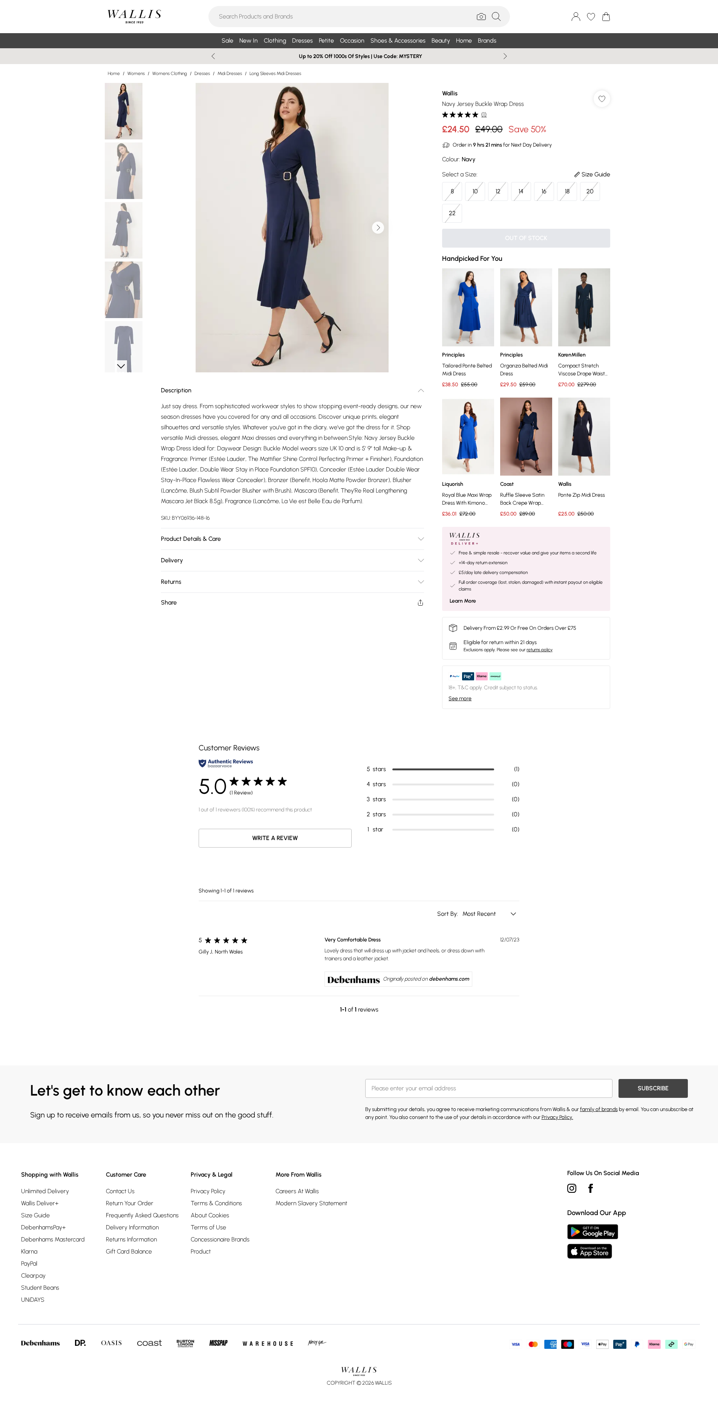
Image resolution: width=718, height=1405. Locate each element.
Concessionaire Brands (220, 1239)
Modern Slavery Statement (311, 1203)
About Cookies (210, 1215)
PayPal (29, 1263)
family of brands (599, 1109)
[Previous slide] (213, 56)
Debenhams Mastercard (53, 1239)
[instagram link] (571, 1188)
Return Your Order (129, 1203)
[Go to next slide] (378, 228)
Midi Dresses (229, 73)
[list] (292, 227)
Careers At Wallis (297, 1191)
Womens (136, 73)
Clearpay (33, 1275)
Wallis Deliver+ (39, 1203)
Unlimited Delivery (45, 1191)
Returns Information (131, 1239)
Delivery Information (132, 1227)
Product (201, 1251)
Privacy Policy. (557, 1117)
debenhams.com (449, 979)
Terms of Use (208, 1227)
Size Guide (35, 1215)
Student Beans (40, 1287)
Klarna (29, 1251)
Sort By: (448, 913)
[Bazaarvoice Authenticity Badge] (226, 763)
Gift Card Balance (129, 1251)
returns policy (540, 649)
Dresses (202, 73)
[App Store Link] (592, 1241)
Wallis (450, 93)
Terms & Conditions (216, 1203)
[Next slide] (505, 56)
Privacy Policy (208, 1191)
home (114, 73)
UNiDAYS (32, 1299)
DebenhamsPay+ (43, 1227)
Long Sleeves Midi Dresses (275, 73)
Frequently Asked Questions (142, 1215)
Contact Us (120, 1191)
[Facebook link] (590, 1188)
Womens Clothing (169, 73)
